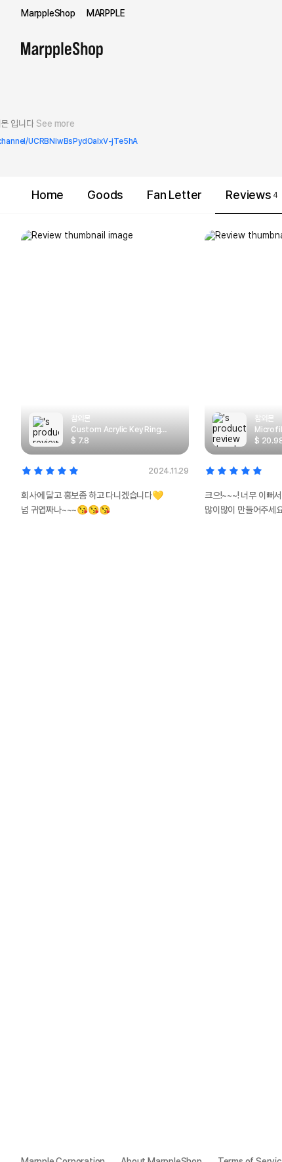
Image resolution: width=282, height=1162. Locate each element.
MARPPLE (106, 13)
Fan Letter (174, 195)
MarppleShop (48, 13)
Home (47, 195)
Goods (105, 195)
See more (55, 123)
